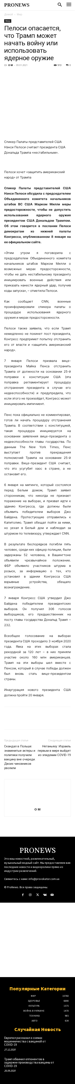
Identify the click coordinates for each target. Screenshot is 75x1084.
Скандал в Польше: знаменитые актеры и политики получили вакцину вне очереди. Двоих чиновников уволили (19, 757)
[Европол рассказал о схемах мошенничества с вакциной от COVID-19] (64, 1042)
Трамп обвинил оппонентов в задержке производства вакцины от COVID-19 (29, 1062)
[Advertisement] (37, 940)
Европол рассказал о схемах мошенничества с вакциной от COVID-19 (25, 1041)
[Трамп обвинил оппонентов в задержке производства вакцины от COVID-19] (64, 1063)
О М (10, 65)
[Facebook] (8, 74)
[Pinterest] (27, 74)
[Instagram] (30, 894)
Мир (19, 14)
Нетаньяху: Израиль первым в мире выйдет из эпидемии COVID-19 (54, 750)
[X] (18, 74)
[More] (46, 74)
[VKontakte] (45, 894)
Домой (8, 14)
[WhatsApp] (37, 74)
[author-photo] (38, 803)
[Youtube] (52, 894)
